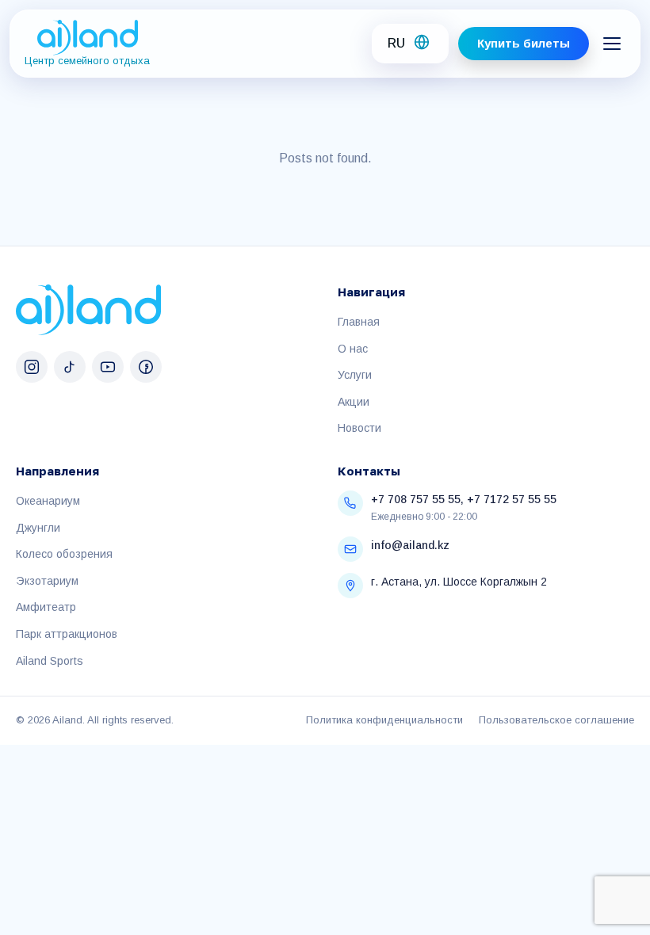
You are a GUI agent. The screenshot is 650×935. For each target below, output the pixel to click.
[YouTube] (108, 367)
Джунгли (38, 527)
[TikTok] (70, 367)
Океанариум (48, 500)
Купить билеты (523, 43)
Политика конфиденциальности (384, 720)
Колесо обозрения (64, 554)
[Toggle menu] (611, 43)
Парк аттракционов (66, 634)
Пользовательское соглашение (556, 720)
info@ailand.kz (410, 545)
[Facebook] (146, 367)
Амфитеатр (46, 607)
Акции (353, 401)
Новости (359, 428)
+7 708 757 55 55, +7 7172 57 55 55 (463, 499)
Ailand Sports (49, 660)
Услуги (355, 374)
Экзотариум (47, 580)
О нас (353, 348)
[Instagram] (32, 367)
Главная (359, 321)
